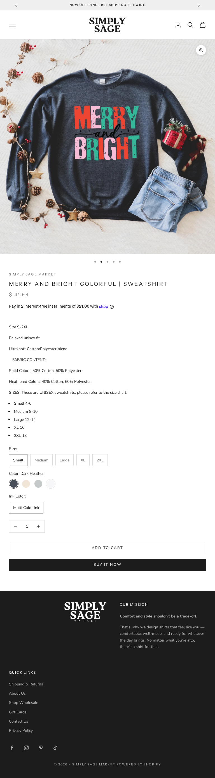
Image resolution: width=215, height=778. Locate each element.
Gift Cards (18, 712)
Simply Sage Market (33, 274)
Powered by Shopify (138, 764)
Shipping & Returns (26, 684)
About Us (17, 693)
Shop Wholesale (23, 702)
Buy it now (107, 564)
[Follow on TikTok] (55, 748)
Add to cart (107, 547)
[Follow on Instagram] (26, 748)
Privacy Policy (21, 730)
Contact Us (18, 721)
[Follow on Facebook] (12, 748)
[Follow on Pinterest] (41, 748)
